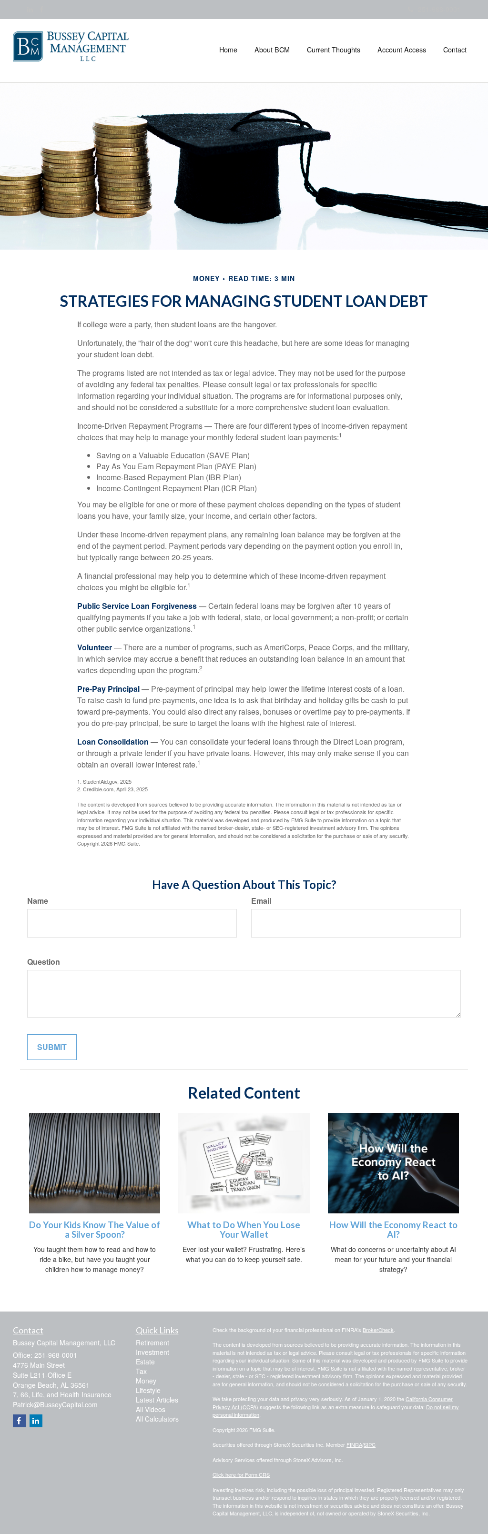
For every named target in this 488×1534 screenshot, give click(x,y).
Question (43, 962)
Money (146, 1380)
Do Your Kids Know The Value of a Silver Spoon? (94, 1230)
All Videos (150, 1409)
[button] (272, 49)
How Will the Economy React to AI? (393, 1230)
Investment (152, 1352)
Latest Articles (157, 1399)
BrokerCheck (378, 1329)
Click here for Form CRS (241, 1474)
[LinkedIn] (30, 9)
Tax (141, 1371)
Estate (145, 1361)
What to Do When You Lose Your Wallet (243, 1230)
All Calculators (157, 1418)
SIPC (370, 1444)
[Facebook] (41, 9)
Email (261, 901)
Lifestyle (148, 1390)
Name (37, 901)
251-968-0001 (439, 9)
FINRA (354, 1444)
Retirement (152, 1342)
